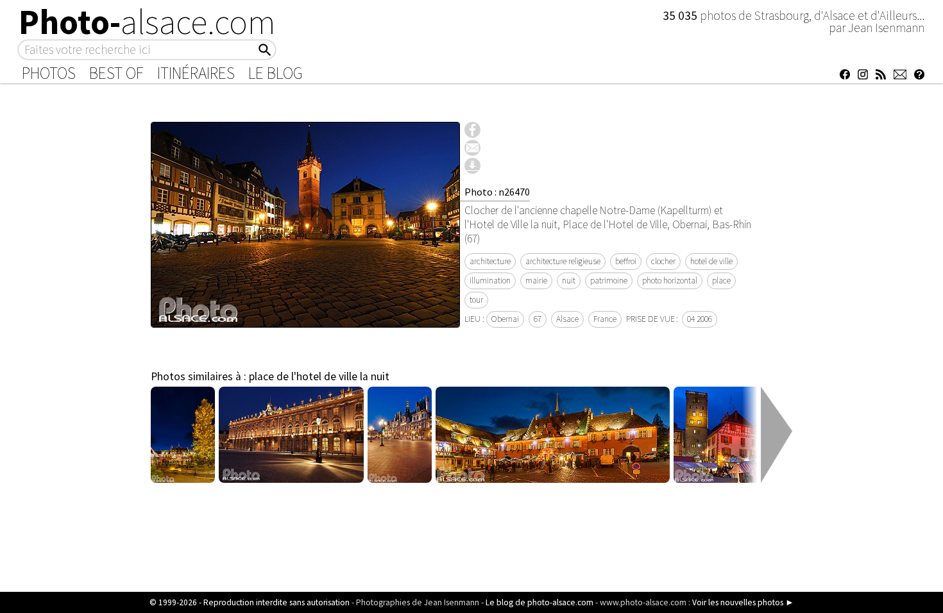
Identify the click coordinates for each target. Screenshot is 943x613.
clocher (663, 261)
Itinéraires (196, 73)
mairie (536, 280)
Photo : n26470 (497, 191)
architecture (490, 261)
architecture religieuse (562, 261)
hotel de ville (711, 261)
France (604, 319)
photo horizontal (669, 280)
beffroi (625, 261)
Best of (116, 73)
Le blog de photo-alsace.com (539, 602)
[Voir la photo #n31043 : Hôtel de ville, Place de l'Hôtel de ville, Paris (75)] (400, 479)
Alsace (567, 319)
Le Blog (275, 73)
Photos (49, 73)
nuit (568, 280)
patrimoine (608, 280)
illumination (490, 280)
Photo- (147, 22)
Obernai (505, 319)
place (721, 280)
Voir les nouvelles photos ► (743, 602)
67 (537, 319)
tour (476, 299)
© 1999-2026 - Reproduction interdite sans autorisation (249, 602)
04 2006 (699, 319)
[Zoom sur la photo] (305, 320)
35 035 (681, 15)
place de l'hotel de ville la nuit (319, 376)
